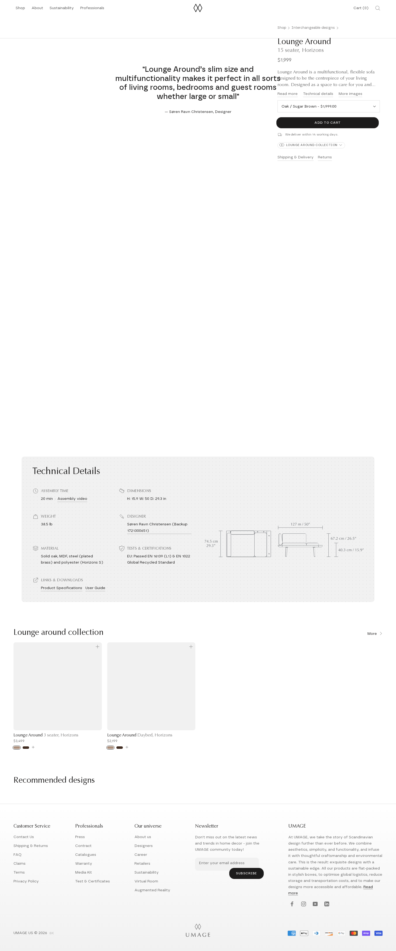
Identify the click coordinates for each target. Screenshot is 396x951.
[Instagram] (303, 904)
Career (140, 855)
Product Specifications (61, 588)
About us (142, 837)
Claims (19, 863)
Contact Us (23, 837)
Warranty (83, 863)
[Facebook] (291, 904)
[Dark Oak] (26, 747)
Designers (143, 846)
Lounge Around (45, 735)
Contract (83, 846)
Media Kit (83, 872)
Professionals (92, 9)
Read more (287, 94)
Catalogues (85, 855)
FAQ (17, 855)
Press (80, 837)
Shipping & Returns (30, 846)
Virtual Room (146, 881)
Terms (19, 872)
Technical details (318, 94)
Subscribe (246, 873)
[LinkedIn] (326, 904)
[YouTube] (314, 904)
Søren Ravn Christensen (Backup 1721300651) (157, 527)
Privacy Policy (26, 881)
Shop (20, 9)
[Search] (378, 8)
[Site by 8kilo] (52, 933)
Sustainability (62, 9)
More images (350, 94)
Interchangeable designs (313, 28)
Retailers (142, 863)
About (37, 9)
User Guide (95, 588)
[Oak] (16, 747)
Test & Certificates (92, 881)
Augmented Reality (152, 890)
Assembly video (72, 499)
